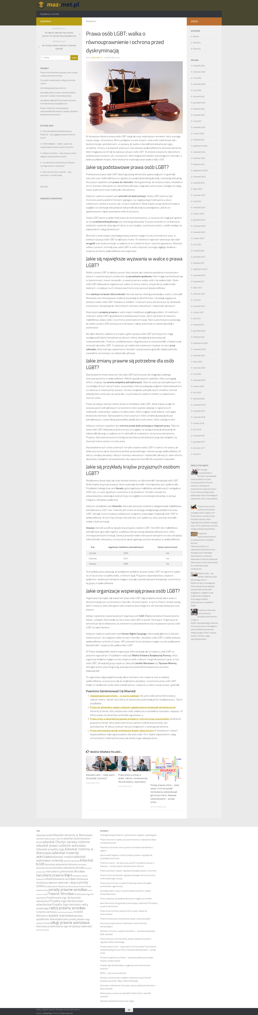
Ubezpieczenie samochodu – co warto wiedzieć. (114, 695)
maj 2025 (197, 121)
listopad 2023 (199, 164)
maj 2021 (197, 300)
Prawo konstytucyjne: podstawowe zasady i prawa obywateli (125, 919)
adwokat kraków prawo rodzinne (49, 839)
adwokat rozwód (62, 857)
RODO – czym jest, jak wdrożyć (113, 973)
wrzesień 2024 (199, 152)
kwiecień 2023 (199, 207)
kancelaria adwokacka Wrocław (68, 867)
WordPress (48, 1013)
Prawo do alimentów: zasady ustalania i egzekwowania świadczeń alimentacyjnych (133, 707)
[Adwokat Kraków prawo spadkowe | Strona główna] (58, 5)
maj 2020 (197, 374)
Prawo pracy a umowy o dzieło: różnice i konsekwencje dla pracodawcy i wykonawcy (133, 778)
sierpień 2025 (199, 115)
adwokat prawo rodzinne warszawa (61, 845)
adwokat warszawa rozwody (61, 858)
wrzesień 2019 (199, 405)
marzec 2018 (198, 423)
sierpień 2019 (199, 411)
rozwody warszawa (46, 911)
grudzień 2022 (199, 220)
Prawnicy (91, 21)
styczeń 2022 (198, 250)
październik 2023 (200, 170)
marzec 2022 (198, 238)
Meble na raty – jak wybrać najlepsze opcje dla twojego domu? (204, 576)
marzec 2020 (198, 386)
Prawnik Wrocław (60, 894)
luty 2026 (197, 90)
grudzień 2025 (199, 102)
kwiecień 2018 (199, 417)
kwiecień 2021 (199, 306)
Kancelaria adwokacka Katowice (61, 864)
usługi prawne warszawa (69, 922)
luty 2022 (197, 244)
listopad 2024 (199, 139)
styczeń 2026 (198, 96)
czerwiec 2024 (199, 158)
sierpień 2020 (199, 355)
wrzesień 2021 (199, 275)
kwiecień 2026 (199, 84)
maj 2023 (197, 201)
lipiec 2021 (197, 287)
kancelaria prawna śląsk (54, 875)
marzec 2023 (198, 213)
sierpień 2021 (199, 281)
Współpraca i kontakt (49, 14)
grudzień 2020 (199, 331)
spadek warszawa (60, 915)
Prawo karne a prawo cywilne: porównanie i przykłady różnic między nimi (203, 509)
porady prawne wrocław (68, 889)
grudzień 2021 (199, 257)
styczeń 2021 (198, 324)
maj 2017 (197, 454)
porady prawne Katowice (55, 886)
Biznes (196, 36)
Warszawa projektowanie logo (52, 926)
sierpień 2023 (199, 183)
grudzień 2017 (199, 442)
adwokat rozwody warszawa (57, 855)
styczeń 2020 (198, 398)
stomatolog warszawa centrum (53, 88)
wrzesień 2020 (199, 349)
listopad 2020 (199, 337)
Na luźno (197, 42)
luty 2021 (197, 318)
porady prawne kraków (75, 886)
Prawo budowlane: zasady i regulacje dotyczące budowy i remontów (128, 871)
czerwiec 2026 (199, 72)
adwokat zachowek (71, 861)
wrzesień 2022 (199, 226)
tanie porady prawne (73, 919)
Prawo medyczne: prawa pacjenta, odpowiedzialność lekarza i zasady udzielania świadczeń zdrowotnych (59, 111)
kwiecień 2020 (199, 380)
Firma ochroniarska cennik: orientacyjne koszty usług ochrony (122, 730)
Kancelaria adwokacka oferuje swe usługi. (117, 1001)
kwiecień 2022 (199, 232)
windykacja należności (80, 926)
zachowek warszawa (42, 930)
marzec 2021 (198, 312)
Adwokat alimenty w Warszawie (72, 835)
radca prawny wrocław (67, 908)
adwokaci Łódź (44, 835)
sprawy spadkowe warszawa (59, 917)
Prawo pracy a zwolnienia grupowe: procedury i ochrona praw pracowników (129, 718)
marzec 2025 (198, 133)
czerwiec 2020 (199, 368)
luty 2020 (197, 392)
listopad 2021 (199, 263)
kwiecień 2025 (199, 127)
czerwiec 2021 (199, 294)
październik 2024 (200, 146)
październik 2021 (200, 269)
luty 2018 (197, 429)
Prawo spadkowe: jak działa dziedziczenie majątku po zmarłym (126, 898)
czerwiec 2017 (199, 448)
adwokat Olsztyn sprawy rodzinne (66, 842)
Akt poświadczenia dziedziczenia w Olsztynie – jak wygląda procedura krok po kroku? (57, 134)
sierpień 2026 (199, 65)
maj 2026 (197, 78)
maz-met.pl (97, 58)
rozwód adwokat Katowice (65, 912)
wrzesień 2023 (199, 176)
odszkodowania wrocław (60, 879)
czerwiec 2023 (199, 195)
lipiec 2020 (197, 361)
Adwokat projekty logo (50, 849)
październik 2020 (200, 343)
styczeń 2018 (198, 435)
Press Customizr (67, 1013)
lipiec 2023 (197, 189)
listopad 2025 (199, 109)
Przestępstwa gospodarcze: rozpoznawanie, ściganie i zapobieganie (128, 835)
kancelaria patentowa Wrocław (65, 871)
